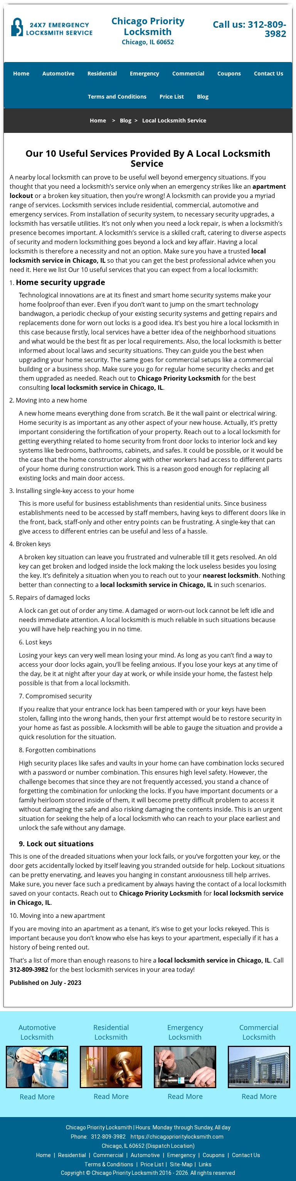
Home (21, 73)
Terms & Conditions (108, 1164)
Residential (102, 73)
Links (205, 1164)
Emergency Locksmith (185, 1032)
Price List (172, 96)
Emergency (144, 73)
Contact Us (268, 73)
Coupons (229, 73)
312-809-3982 (267, 29)
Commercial (188, 73)
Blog (203, 96)
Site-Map (181, 1164)
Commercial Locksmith (259, 1032)
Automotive (58, 73)
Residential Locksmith (111, 1032)
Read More (37, 1096)
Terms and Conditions (117, 96)
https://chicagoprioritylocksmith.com (177, 1137)
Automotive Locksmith (37, 1032)
